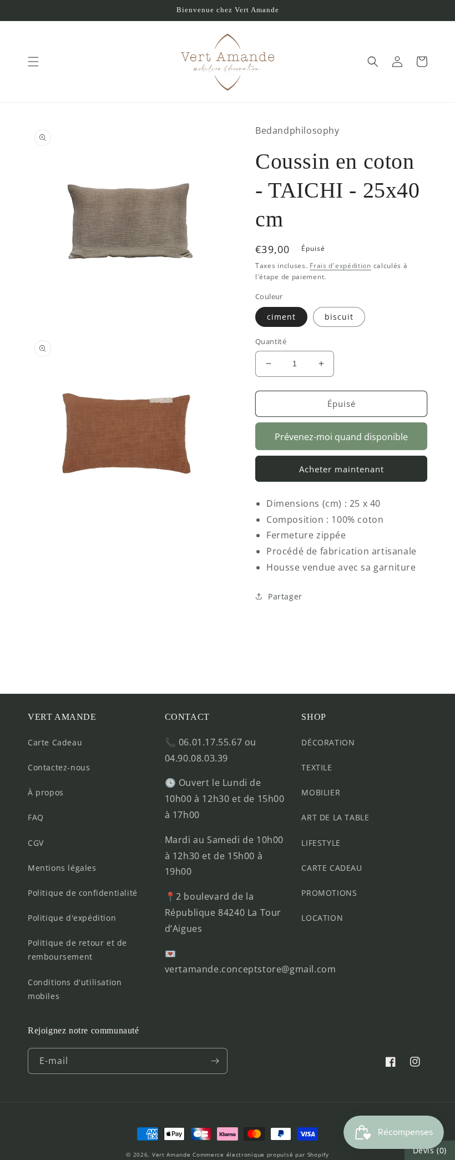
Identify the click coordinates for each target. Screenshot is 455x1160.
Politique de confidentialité (83, 892)
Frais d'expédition (340, 265)
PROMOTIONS (329, 892)
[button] (33, 61)
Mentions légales (62, 868)
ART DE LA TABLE (335, 817)
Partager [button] (285, 596)
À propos (46, 792)
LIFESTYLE (320, 843)
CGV (36, 843)
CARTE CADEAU (331, 868)
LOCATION (322, 917)
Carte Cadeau (55, 742)
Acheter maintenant (341, 469)
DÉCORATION (328, 742)
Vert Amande (171, 1154)
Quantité (270, 341)
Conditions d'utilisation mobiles (75, 989)
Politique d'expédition (72, 917)
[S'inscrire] (215, 1061)
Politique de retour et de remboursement (77, 949)
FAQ (36, 817)
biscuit (339, 316)
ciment (281, 316)
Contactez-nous (59, 767)
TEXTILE (316, 767)
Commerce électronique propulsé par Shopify (260, 1154)
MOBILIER (320, 792)
